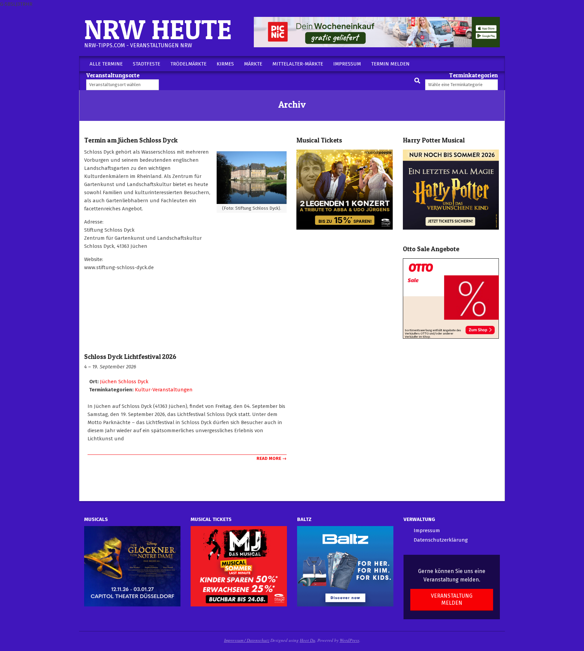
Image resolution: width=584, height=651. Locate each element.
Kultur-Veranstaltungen (164, 390)
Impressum (427, 530)
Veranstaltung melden (451, 599)
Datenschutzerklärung (441, 540)
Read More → (272, 458)
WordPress (349, 640)
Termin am (131, 140)
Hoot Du (307, 640)
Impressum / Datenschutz (246, 640)
